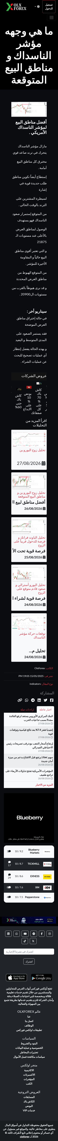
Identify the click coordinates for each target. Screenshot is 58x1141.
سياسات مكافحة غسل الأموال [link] (29, 1056)
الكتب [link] (29, 1083)
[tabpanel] (29, 752)
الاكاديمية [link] (29, 1070)
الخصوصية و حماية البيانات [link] (29, 1047)
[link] (49, 934)
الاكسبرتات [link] (29, 1074)
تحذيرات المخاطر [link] (29, 1052)
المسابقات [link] (29, 1096)
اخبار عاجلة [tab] (45, 709)
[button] (20, 700)
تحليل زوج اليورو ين (32, 450)
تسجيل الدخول (49, 6)
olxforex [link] (24, 1136)
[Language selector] (37, 7)
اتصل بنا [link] (29, 1020)
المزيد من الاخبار (44, 784)
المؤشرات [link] (29, 1079)
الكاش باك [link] (29, 1101)
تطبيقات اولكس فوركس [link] (29, 1029)
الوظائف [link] (29, 1025)
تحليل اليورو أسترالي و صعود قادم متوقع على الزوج (30, 588)
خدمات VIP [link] (29, 1110)
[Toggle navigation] (51, 17)
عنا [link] (29, 1016)
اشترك (29, 961)
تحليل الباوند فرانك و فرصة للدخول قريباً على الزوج (29, 541)
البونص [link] (29, 1105)
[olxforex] (17, 6)
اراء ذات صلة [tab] (27, 709)
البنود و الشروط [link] (29, 1043)
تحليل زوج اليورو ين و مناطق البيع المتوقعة (31, 494)
